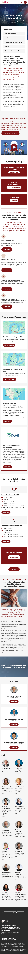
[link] (5, 2)
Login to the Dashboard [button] (14, 187)
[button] (25, 2)
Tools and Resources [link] (11, 38)
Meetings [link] (18, 913)
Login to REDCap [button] (14, 172)
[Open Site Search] (22, 2)
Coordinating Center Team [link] (13, 51)
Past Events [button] (14, 569)
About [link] (24, 913)
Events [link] (7, 46)
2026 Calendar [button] (14, 557)
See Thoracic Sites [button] (9, 379)
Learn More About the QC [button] (10, 133)
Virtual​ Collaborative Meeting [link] (11, 525)
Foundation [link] (12, 913)
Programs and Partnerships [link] (13, 42)
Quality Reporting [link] (10, 34)
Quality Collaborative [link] (10, 911)
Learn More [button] (14, 200)
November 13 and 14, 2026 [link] (10, 495)
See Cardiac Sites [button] (9, 345)
